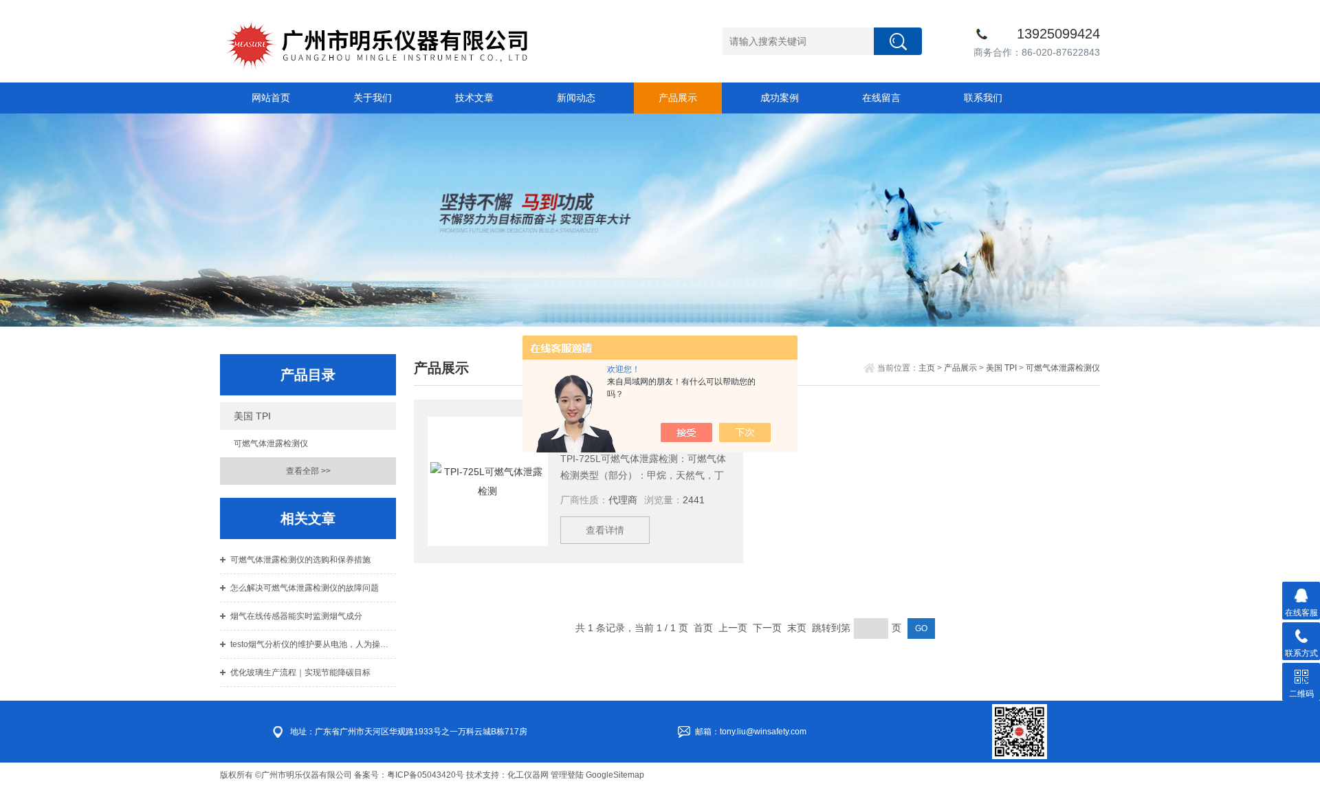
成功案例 (779, 97)
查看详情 (605, 530)
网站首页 (271, 97)
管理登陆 (567, 775)
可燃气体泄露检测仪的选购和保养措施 (300, 560)
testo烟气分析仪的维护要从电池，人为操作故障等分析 (313, 644)
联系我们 (983, 97)
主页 (926, 368)
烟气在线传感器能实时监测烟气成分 (296, 616)
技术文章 (474, 97)
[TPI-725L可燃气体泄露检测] (488, 481)
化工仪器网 (528, 775)
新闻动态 (576, 97)
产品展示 (678, 97)
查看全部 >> (308, 471)
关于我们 (372, 97)
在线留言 (881, 97)
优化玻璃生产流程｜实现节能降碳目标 (300, 672)
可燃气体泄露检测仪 (271, 443)
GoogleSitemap (615, 775)
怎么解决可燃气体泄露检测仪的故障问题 (304, 588)
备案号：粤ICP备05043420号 (409, 775)
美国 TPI (252, 416)
